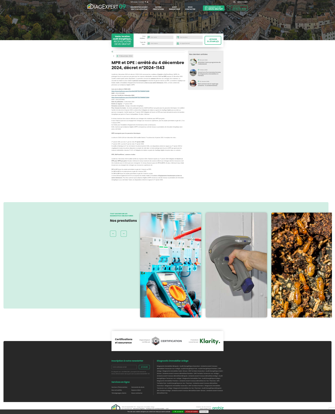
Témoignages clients (118, 393)
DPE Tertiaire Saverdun (197, 371)
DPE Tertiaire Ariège (164, 390)
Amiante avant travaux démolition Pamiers (178, 373)
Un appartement (185, 43)
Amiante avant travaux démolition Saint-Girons (188, 390)
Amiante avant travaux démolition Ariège (203, 376)
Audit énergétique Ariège (211, 378)
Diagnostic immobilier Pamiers (167, 381)
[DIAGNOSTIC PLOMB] (236, 265)
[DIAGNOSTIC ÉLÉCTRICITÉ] (171, 265)
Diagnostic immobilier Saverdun (176, 386)
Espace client (136, 390)
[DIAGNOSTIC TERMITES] (302, 265)
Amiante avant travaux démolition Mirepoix (172, 376)
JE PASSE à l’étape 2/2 (213, 40)
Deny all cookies (192, 411)
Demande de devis (137, 387)
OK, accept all (178, 411)
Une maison (154, 43)
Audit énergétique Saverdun (190, 366)
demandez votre (215, 8)
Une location (184, 37)
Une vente (154, 37)
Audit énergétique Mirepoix (211, 388)
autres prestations (158, 8)
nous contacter (190, 8)
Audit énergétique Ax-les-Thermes (179, 383)
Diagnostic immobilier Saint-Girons (175, 371)
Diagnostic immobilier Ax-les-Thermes (187, 388)
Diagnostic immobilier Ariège (145, 407)
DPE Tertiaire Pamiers (196, 386)
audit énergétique (174, 8)
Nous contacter (136, 393)
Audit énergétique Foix (189, 368)
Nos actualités (116, 390)
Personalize (204, 411)
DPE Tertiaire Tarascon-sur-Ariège (206, 373)
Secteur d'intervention (119, 387)
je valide (144, 367)
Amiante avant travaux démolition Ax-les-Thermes (198, 381)
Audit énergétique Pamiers (207, 368)
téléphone (239, 8)
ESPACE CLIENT (242, 2)
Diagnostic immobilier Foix (191, 378)
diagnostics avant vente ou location (139, 8)
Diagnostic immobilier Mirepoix (168, 366)
